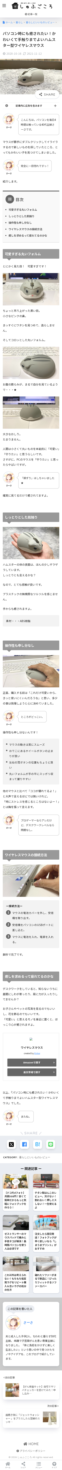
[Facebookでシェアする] (24, 1144)
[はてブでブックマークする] (37, 1144)
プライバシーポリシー (32, 1451)
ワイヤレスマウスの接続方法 (25, 229)
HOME (33, 1444)
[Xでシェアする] (11, 1144)
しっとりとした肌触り (21, 216)
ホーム (7, 1467)
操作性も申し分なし (20, 222)
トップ (54, 1467)
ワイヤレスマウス (32, 1047)
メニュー (38, 1467)
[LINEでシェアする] (50, 1144)
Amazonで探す (31, 1062)
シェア (23, 1467)
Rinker (37, 1053)
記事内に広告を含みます (29, 105)
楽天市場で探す (31, 1072)
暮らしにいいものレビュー (34, 1157)
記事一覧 (32, 14)
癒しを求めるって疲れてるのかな (28, 235)
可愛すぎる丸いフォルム (23, 209)
